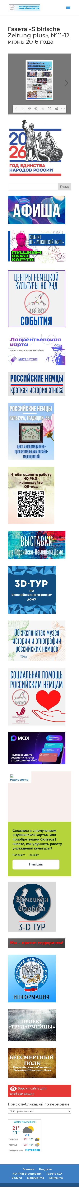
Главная (28, 1169)
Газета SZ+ (54, 1173)
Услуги (17, 1178)
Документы (35, 1178)
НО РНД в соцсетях (26, 1173)
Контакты (56, 1178)
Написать (36, 864)
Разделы (45, 1169)
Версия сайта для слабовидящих (28, 1091)
